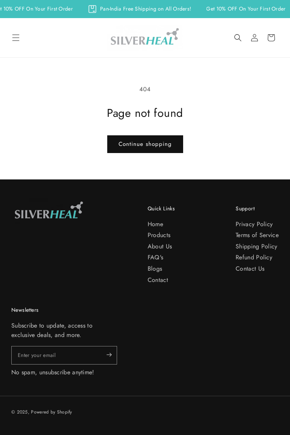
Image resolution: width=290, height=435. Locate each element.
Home (155, 224)
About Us (160, 246)
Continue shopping (145, 144)
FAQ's (156, 257)
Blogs (155, 268)
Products (159, 235)
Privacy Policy (254, 224)
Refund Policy (254, 257)
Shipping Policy (257, 246)
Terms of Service (257, 235)
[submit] (102, 355)
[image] (49, 211)
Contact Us (250, 268)
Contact (158, 280)
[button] (16, 37)
